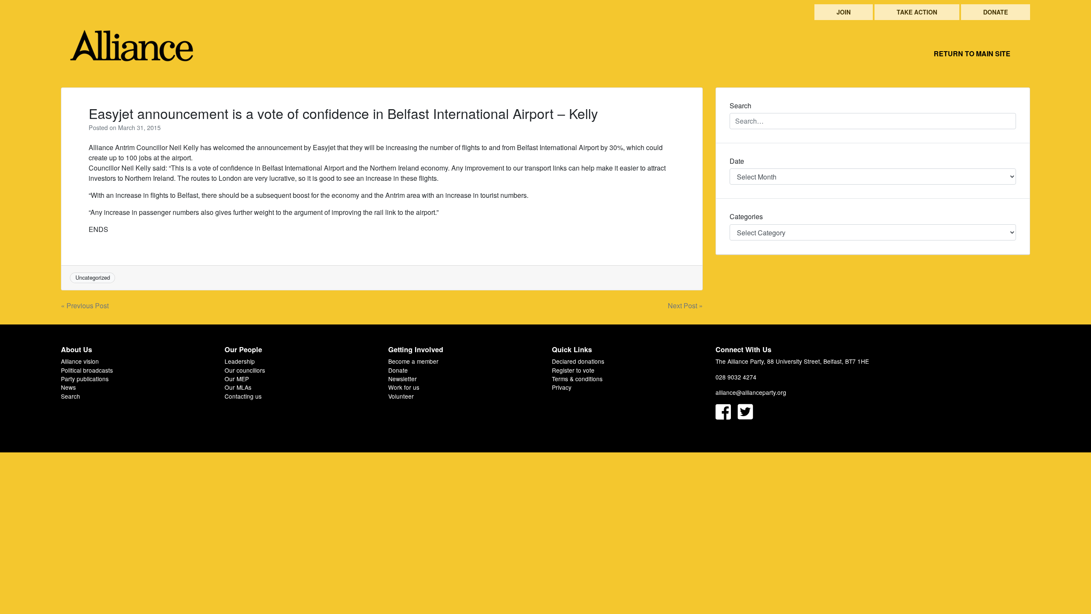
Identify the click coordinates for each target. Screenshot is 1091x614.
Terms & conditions (577, 378)
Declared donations (578, 361)
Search (70, 396)
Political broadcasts (87, 370)
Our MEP (237, 378)
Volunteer (401, 396)
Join (844, 12)
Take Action (917, 12)
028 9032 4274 (736, 377)
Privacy (561, 387)
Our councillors (245, 370)
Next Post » (685, 305)
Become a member (413, 361)
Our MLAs (238, 387)
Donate (995, 12)
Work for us (403, 387)
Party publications (85, 378)
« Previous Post (85, 305)
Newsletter (402, 378)
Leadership (240, 361)
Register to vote (573, 370)
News (68, 387)
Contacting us (243, 396)
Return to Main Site (972, 53)
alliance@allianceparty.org (751, 392)
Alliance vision (80, 361)
